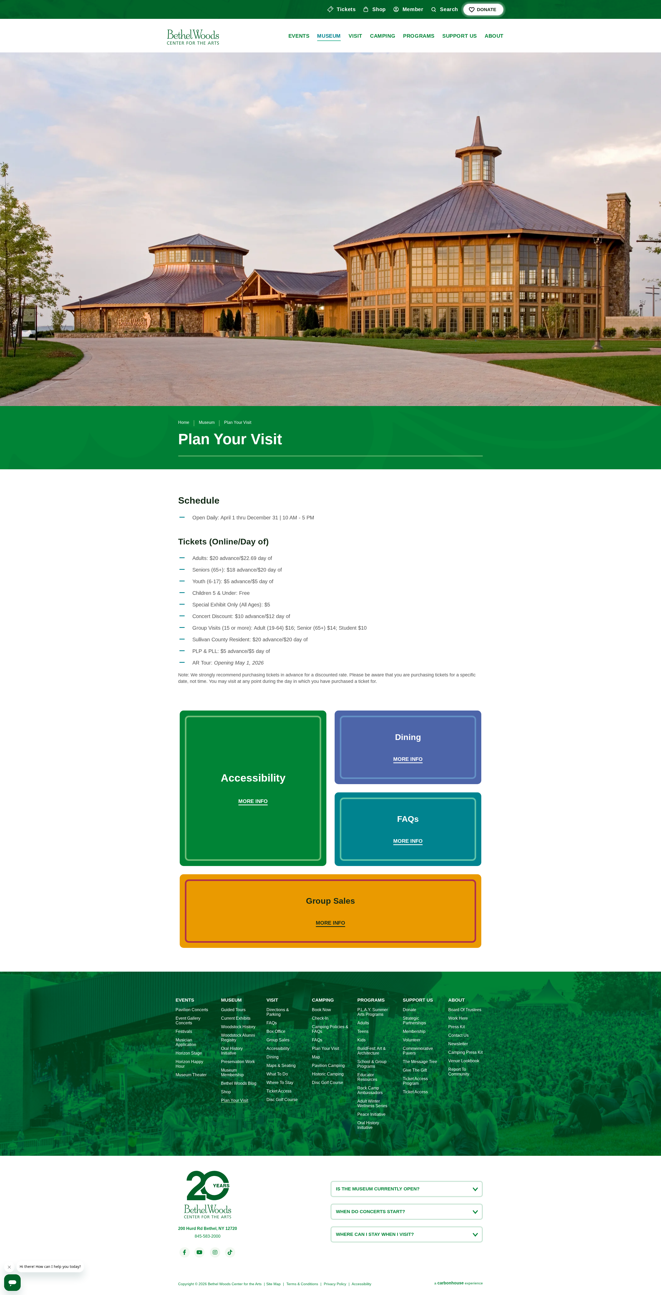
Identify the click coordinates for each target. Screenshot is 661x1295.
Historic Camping (328, 1074)
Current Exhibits (235, 1018)
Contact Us (458, 1035)
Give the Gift (415, 1070)
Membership (414, 1031)
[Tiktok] (230, 1252)
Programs (419, 36)
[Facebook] (184, 1252)
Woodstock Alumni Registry (238, 1037)
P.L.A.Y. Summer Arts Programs (372, 1012)
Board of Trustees (464, 1010)
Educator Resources (367, 1077)
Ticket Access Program (415, 1081)
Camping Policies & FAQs (330, 1029)
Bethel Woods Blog (238, 1083)
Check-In (320, 1018)
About (494, 36)
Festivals (184, 1031)
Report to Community (458, 1071)
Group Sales (277, 1040)
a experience (458, 1283)
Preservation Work (238, 1061)
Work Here (458, 1018)
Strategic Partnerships (414, 1020)
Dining (272, 1057)
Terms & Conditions (302, 1284)
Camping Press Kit (465, 1052)
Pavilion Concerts (192, 1010)
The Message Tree (420, 1061)
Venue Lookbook (463, 1061)
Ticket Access (279, 1091)
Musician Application (186, 1042)
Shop (378, 9)
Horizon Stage (189, 1053)
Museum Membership (232, 1072)
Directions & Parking (277, 1012)
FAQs (271, 1023)
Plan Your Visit (234, 1100)
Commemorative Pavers (418, 1050)
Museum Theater (191, 1075)
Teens (362, 1031)
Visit (355, 36)
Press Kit (456, 1027)
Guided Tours (233, 1010)
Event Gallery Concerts (188, 1020)
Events (299, 36)
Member (413, 9)
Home (183, 422)
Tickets (346, 9)
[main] (330, 486)
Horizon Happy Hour (189, 1063)
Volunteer (411, 1040)
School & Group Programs (372, 1063)
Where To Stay (279, 1082)
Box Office (275, 1031)
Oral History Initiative (232, 1050)
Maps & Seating (281, 1065)
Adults (363, 1023)
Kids (361, 1040)
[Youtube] (199, 1252)
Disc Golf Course (282, 1099)
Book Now (321, 1010)
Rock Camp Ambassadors (370, 1090)
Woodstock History (238, 1027)
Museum (329, 36)
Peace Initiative (371, 1114)
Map (316, 1057)
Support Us (459, 36)
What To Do (277, 1074)
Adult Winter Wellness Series (372, 1103)
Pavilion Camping (328, 1065)
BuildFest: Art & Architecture (371, 1050)
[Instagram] (215, 1252)
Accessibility (277, 1048)
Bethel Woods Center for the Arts (192, 36)
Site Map (273, 1284)
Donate (486, 9)
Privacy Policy (335, 1284)
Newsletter (458, 1044)
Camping (382, 36)
